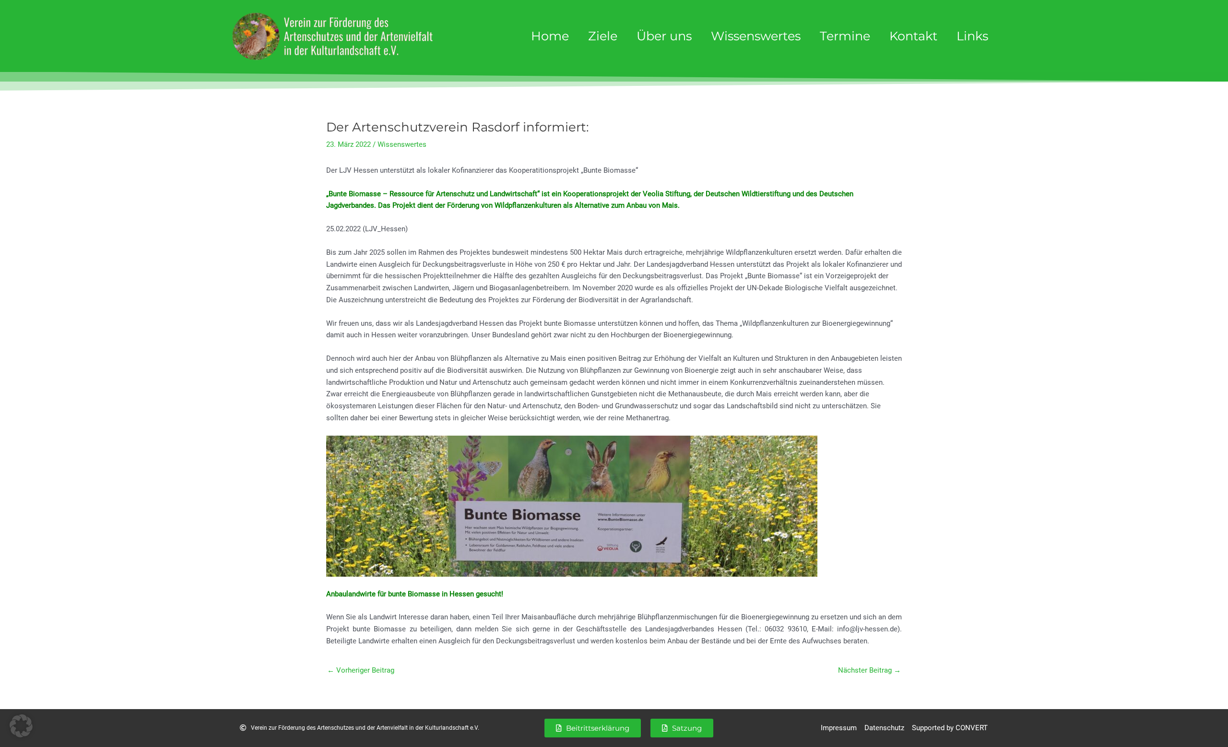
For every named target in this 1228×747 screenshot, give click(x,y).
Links (972, 35)
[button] (21, 726)
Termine (845, 35)
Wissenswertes (756, 35)
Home (550, 35)
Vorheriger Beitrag (360, 670)
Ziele (602, 35)
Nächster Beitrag (869, 670)
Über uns (664, 35)
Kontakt (913, 35)
